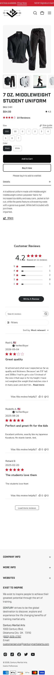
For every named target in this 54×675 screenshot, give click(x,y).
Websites (9, 578)
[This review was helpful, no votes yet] (40, 396)
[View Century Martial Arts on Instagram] (5, 654)
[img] (48, 111)
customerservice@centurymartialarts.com (26, 644)
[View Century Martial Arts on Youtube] (33, 654)
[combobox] (36, 330)
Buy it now (27, 168)
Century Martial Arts (18, 662)
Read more (38, 384)
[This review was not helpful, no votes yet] (45, 396)
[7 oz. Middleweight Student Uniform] (9, 81)
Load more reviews (27, 508)
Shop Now (22, 3)
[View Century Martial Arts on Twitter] (26, 654)
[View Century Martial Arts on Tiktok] (12, 654)
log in (22, 175)
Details (6, 181)
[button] (35, 13)
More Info (9, 567)
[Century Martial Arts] (12, 13)
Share (10, 218)
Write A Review (31, 299)
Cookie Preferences (10, 666)
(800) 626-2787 (12, 636)
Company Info (11, 557)
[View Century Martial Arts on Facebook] (19, 654)
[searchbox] (24, 313)
